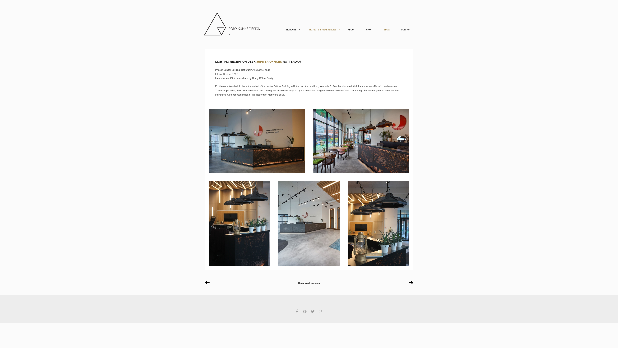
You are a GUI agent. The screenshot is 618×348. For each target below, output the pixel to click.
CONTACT (406, 29)
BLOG (387, 29)
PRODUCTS (290, 29)
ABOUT (351, 29)
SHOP (369, 29)
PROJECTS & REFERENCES (322, 29)
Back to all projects (309, 283)
